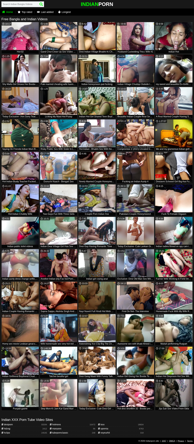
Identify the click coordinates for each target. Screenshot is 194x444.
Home (9, 12)
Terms (190, 441)
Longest (66, 12)
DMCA (172, 441)
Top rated (26, 12)
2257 (164, 441)
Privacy (181, 441)
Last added (47, 12)
